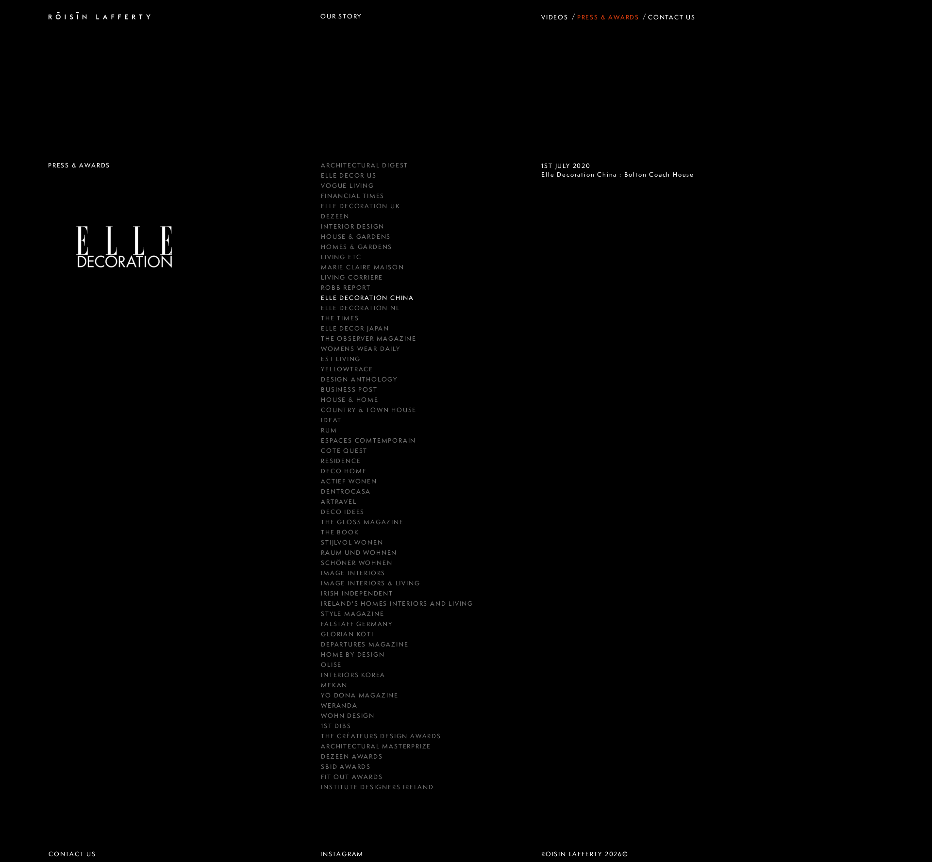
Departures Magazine (364, 644)
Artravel (338, 501)
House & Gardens (356, 236)
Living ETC (341, 257)
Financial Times (352, 196)
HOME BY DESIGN (352, 654)
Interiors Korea (353, 675)
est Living (341, 359)
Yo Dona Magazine (360, 695)
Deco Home (343, 471)
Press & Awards (608, 17)
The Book (340, 532)
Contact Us (672, 17)
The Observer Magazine (368, 338)
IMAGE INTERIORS (353, 573)
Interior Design (352, 226)
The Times (340, 318)
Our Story (341, 16)
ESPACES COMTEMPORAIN (368, 440)
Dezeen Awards (352, 756)
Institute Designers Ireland (377, 787)
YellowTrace (347, 369)
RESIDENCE (341, 461)
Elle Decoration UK (360, 206)
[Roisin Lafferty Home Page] (99, 16)
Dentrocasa (346, 491)
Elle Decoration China (367, 298)
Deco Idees (343, 512)
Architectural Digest (364, 165)
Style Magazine (352, 614)
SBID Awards (346, 767)
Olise (331, 665)
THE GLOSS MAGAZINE (362, 522)
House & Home (350, 400)
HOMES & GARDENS (356, 247)
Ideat (331, 420)
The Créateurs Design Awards (381, 736)
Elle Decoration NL (360, 308)
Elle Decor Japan (355, 328)
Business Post (349, 389)
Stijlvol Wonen (352, 542)
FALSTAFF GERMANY (357, 624)
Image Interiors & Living (370, 583)
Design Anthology (359, 379)
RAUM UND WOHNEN (359, 552)
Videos (554, 17)
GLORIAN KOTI (347, 634)
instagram (342, 854)
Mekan (334, 685)
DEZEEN (335, 216)
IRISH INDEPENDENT (357, 593)
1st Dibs (336, 726)
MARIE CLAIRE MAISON (362, 267)
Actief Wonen (349, 481)
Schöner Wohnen (356, 563)
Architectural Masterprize (376, 746)
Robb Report (346, 287)
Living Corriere (352, 277)
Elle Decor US (348, 175)
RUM (329, 430)
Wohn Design (348, 716)
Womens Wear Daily (360, 349)
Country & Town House (368, 410)
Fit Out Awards (352, 777)
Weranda (339, 705)
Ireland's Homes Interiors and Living (397, 603)
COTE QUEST (344, 451)
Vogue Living (347, 186)
